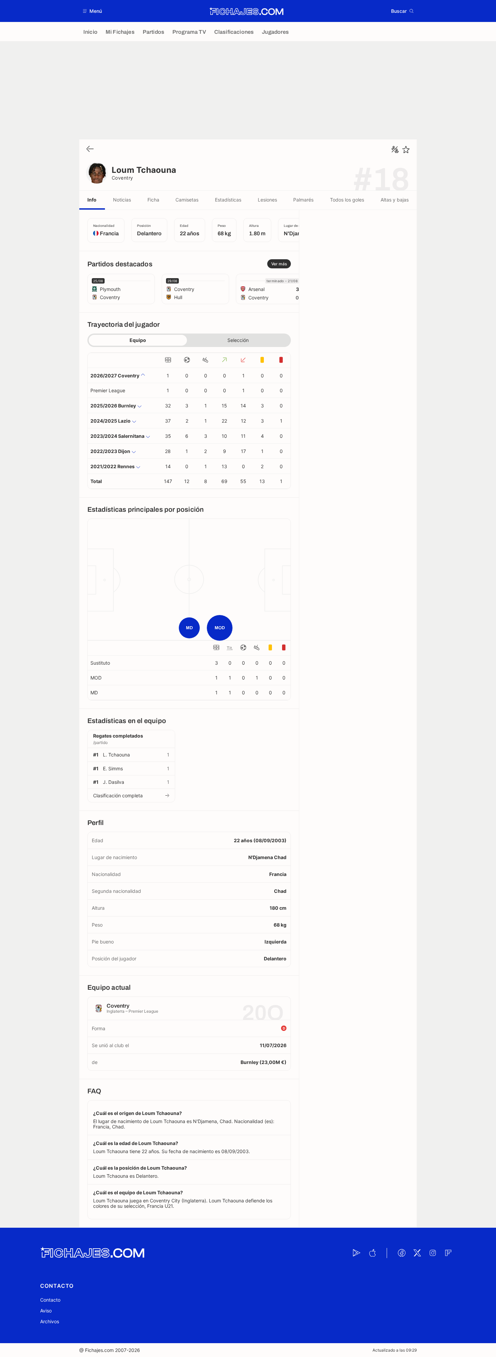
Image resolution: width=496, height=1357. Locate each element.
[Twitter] (417, 1253)
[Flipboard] (448, 1253)
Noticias (122, 200)
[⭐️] (406, 149)
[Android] (357, 1253)
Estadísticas (228, 200)
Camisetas (186, 200)
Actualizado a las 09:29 (395, 1350)
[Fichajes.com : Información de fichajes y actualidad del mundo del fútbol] (246, 11)
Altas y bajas (395, 200)
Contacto (50, 1300)
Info (92, 200)
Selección (238, 340)
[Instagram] (433, 1253)
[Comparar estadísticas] (395, 149)
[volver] (90, 149)
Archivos (49, 1321)
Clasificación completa (118, 795)
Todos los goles (347, 200)
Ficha (153, 200)
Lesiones (267, 200)
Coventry (122, 178)
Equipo (138, 340)
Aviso (46, 1310)
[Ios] (372, 1253)
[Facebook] (401, 1253)
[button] (92, 11)
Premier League (107, 390)
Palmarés (303, 200)
